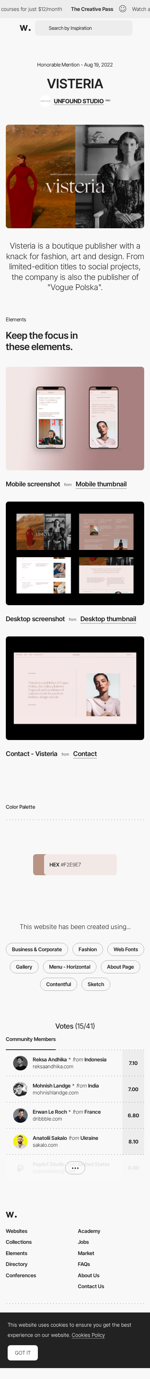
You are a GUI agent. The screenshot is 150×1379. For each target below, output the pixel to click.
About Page (120, 967)
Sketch (96, 984)
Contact (85, 754)
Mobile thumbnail (101, 484)
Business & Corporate (37, 949)
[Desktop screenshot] (75, 553)
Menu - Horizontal (69, 967)
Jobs (83, 1242)
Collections (19, 1242)
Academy (89, 1231)
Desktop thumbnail (108, 619)
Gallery (24, 967)
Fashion (88, 949)
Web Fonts (126, 949)
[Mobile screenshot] (75, 418)
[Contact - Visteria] (75, 688)
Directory (17, 1264)
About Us (88, 1275)
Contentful (58, 984)
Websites (16, 1231)
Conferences (21, 1275)
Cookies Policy (88, 1335)
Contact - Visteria (32, 753)
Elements (16, 1253)
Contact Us (91, 1286)
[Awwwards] (25, 28)
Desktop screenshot (35, 619)
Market (86, 1253)
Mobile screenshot (33, 484)
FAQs (84, 1264)
